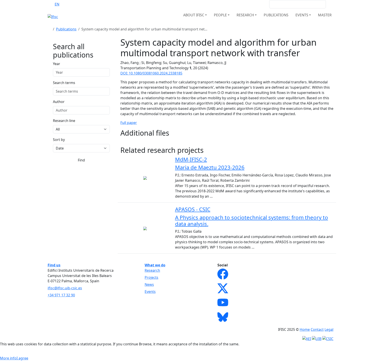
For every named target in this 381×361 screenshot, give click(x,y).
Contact (317, 329)
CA (74, 4)
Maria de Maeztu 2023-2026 (210, 167)
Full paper (128, 122)
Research (152, 270)
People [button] (220, 15)
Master (325, 15)
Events (150, 291)
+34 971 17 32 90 (61, 295)
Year (56, 63)
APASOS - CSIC (192, 209)
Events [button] (301, 15)
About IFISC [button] (193, 15)
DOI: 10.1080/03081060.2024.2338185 (151, 73)
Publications (276, 15)
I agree (22, 358)
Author (59, 101)
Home (305, 329)
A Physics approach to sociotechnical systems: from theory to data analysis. (251, 220)
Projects (151, 277)
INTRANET (257, 4)
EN (57, 4)
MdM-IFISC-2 (191, 159)
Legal (329, 329)
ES (66, 4)
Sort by (59, 139)
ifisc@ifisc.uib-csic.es (65, 288)
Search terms (64, 82)
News (149, 284)
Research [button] (245, 15)
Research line (64, 120)
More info (8, 358)
